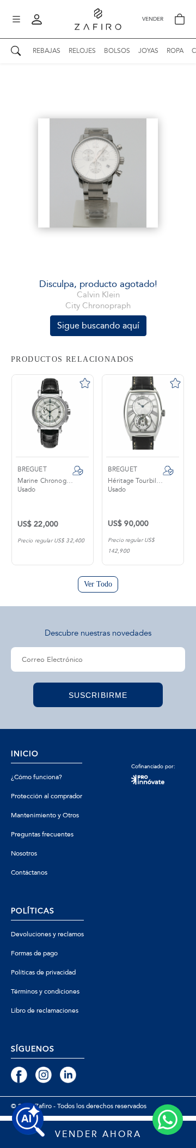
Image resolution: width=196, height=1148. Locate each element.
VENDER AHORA (98, 1134)
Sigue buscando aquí (98, 325)
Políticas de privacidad (43, 972)
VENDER (152, 19)
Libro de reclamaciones (44, 1010)
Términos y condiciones (45, 991)
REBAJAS (46, 51)
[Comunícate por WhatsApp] (167, 1119)
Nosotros (24, 853)
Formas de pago (34, 953)
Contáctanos (29, 872)
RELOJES (82, 51)
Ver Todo (98, 584)
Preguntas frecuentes (42, 834)
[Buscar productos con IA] (28, 1119)
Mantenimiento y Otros (45, 815)
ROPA (175, 51)
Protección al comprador (46, 796)
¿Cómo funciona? (36, 777)
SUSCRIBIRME (98, 695)
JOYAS (148, 51)
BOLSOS (117, 51)
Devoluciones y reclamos (47, 934)
